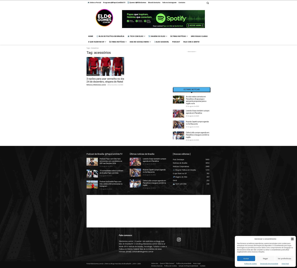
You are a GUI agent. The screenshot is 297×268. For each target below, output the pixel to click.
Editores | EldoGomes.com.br (96, 85)
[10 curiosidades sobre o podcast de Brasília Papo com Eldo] (92, 174)
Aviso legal (285, 264)
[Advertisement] (191, 67)
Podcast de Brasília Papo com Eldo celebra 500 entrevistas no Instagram (111, 184)
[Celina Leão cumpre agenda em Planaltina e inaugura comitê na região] (178, 135)
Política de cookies (250, 264)
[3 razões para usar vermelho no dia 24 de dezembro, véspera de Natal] (105, 66)
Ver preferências (284, 258)
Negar (265, 258)
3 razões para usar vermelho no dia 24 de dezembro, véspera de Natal (105, 80)
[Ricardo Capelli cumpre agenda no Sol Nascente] (178, 124)
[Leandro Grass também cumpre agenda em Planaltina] (178, 114)
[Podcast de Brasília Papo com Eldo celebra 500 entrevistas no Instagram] (92, 184)
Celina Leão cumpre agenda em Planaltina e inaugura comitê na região (197, 135)
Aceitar (246, 258)
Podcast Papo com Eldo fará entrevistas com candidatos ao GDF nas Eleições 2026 (111, 161)
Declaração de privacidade (269, 264)
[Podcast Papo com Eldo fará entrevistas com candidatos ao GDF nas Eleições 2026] (92, 162)
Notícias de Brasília (93, 75)
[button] (292, 239)
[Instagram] (179, 240)
